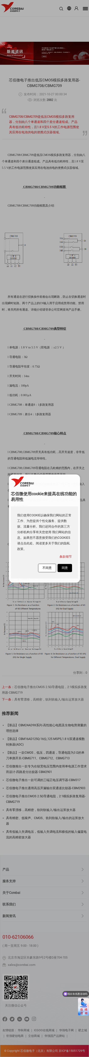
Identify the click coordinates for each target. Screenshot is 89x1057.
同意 (65, 568)
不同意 (47, 568)
